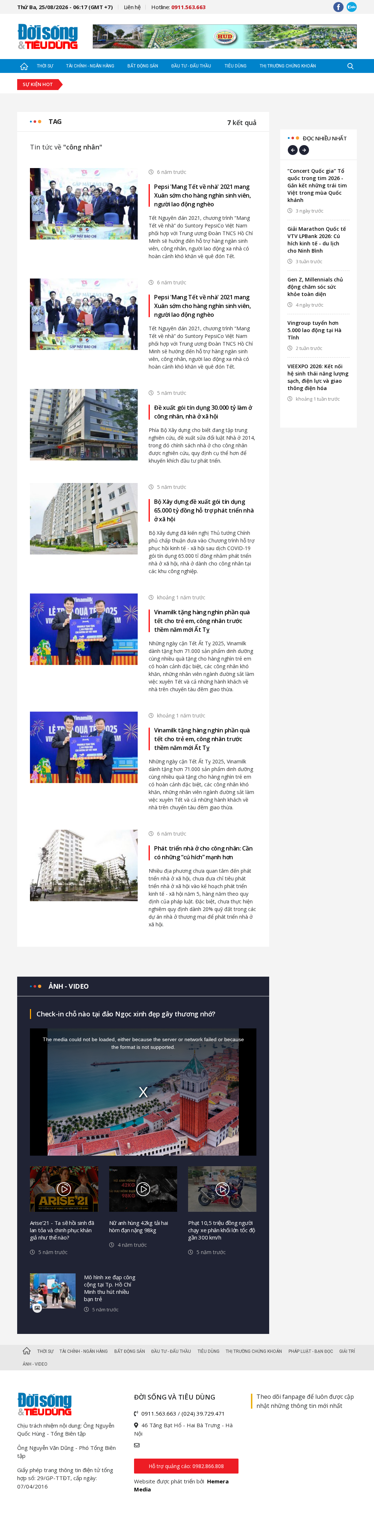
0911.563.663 (158, 1413)
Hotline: (178, 7)
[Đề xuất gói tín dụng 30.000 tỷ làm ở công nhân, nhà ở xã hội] (84, 424)
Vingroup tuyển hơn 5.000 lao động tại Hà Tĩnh (314, 330)
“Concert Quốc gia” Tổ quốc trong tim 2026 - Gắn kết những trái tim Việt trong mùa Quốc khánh (317, 185)
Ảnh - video (69, 986)
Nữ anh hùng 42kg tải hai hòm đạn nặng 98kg (138, 1226)
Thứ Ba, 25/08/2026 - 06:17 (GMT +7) (65, 7)
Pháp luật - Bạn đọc (311, 1351)
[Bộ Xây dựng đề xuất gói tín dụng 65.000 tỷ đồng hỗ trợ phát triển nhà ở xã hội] (84, 518)
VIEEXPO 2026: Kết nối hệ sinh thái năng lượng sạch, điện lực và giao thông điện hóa (317, 377)
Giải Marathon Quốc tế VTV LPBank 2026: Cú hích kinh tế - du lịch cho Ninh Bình (316, 239)
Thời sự (45, 66)
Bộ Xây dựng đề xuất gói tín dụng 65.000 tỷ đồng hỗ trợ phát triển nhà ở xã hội (203, 510)
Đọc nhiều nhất (325, 138)
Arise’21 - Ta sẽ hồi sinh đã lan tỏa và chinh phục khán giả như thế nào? (62, 1230)
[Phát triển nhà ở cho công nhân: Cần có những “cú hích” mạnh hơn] (84, 865)
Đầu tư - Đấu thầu (191, 66)
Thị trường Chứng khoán (288, 66)
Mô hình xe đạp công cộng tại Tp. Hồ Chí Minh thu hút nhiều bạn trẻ (110, 1288)
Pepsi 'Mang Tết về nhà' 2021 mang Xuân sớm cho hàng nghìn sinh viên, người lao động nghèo (202, 195)
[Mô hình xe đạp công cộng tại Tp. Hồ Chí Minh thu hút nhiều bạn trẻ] (53, 1291)
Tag (55, 121)
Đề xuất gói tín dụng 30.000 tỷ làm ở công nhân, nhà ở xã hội (203, 412)
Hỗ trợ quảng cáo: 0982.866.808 (186, 1466)
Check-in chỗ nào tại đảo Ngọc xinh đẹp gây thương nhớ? (126, 1013)
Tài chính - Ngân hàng (90, 66)
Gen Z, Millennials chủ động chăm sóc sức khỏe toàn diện (315, 286)
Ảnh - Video (35, 1364)
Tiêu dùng (236, 66)
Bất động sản (142, 66)
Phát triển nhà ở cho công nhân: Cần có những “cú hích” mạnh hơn (203, 852)
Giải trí (347, 1351)
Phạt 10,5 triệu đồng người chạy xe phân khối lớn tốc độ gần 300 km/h (221, 1230)
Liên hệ (132, 7)
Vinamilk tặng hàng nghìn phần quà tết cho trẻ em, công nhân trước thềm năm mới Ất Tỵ (202, 621)
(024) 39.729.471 (203, 1413)
